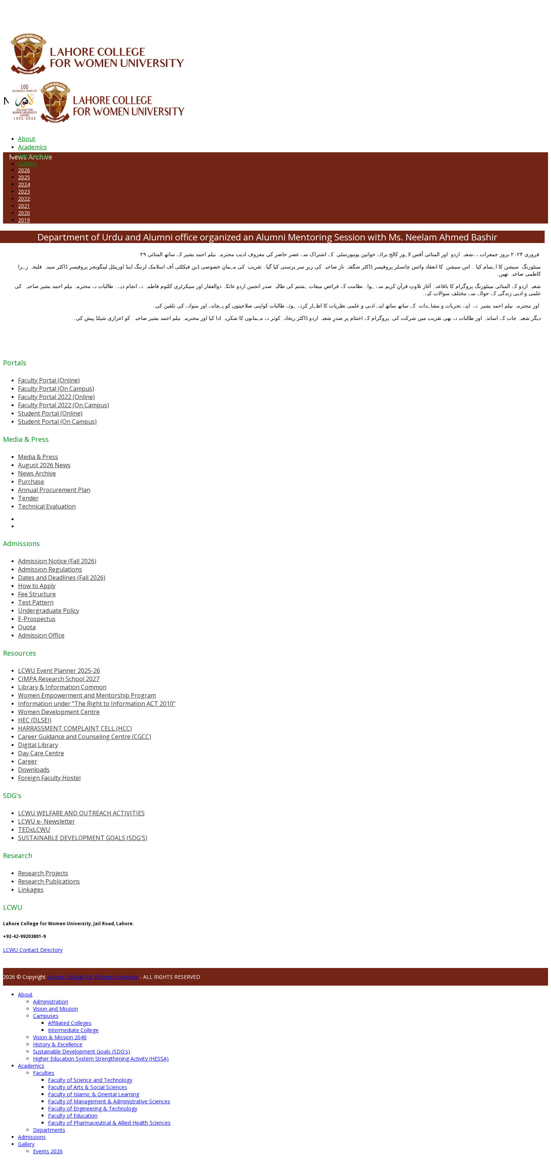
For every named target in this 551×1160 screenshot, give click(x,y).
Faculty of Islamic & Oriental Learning (93, 1094)
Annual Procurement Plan (54, 490)
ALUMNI (26, 12)
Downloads (33, 769)
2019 (24, 220)
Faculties (43, 1072)
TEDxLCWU (34, 829)
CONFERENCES (66, 12)
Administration (50, 1001)
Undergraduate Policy (48, 610)
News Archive (37, 473)
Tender (28, 498)
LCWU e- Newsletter (46, 821)
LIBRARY (183, 12)
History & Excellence (57, 1044)
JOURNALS (203, 12)
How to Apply (36, 586)
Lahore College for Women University (92, 976)
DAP (161, 12)
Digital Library (38, 745)
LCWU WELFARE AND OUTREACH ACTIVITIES (81, 813)
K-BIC (151, 12)
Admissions (34, 155)
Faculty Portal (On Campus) (56, 388)
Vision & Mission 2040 (60, 1037)
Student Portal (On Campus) (57, 421)
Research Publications (49, 881)
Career (27, 761)
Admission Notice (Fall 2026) (57, 561)
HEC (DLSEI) (34, 720)
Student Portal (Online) (50, 413)
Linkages (30, 889)
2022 (24, 198)
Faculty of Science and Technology (90, 1079)
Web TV (223, 12)
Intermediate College (73, 1030)
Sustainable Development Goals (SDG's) (81, 1051)
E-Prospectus (36, 619)
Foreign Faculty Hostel (49, 778)
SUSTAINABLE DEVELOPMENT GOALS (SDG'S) (82, 838)
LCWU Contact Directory (33, 949)
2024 (24, 184)
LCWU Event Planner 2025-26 (59, 670)
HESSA (42, 12)
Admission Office (41, 635)
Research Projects (43, 873)
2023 (24, 191)
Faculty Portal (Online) (49, 380)
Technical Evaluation (47, 506)
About (26, 139)
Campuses (45, 1015)
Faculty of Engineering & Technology (92, 1108)
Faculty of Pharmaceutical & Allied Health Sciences (109, 1122)
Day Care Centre (41, 753)
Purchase (31, 481)
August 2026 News (44, 465)
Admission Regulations (50, 569)
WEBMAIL (274, 12)
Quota (27, 627)
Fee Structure (37, 594)
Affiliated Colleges (69, 1022)
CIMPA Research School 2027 (58, 679)
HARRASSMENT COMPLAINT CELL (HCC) (75, 728)
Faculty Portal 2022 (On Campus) (63, 405)
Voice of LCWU (248, 12)
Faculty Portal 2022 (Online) (56, 397)
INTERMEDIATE (119, 12)
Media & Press (38, 457)
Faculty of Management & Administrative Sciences (109, 1101)
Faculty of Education (72, 1115)
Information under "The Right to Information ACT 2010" (96, 703)
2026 (24, 170)
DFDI (140, 12)
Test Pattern (36, 602)
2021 (24, 205)
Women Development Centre (59, 712)
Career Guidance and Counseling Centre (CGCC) (84, 736)
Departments (49, 1129)
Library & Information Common (62, 687)
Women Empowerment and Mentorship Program (87, 695)
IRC (170, 12)
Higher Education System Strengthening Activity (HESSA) (101, 1058)
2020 (24, 212)
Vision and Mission (55, 1008)
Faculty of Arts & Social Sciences (87, 1087)
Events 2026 (48, 1151)
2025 (24, 177)
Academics (32, 147)
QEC (98, 12)
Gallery (27, 163)
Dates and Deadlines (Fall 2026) (61, 577)
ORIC (88, 12)
